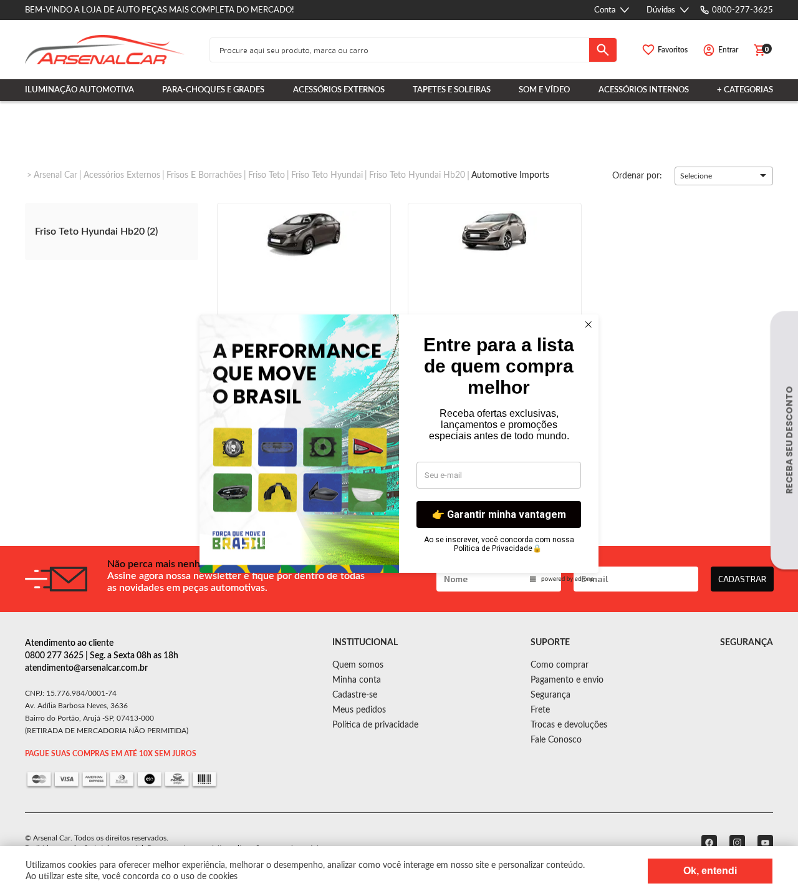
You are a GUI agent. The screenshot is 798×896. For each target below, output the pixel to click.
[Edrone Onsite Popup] (399, 448)
